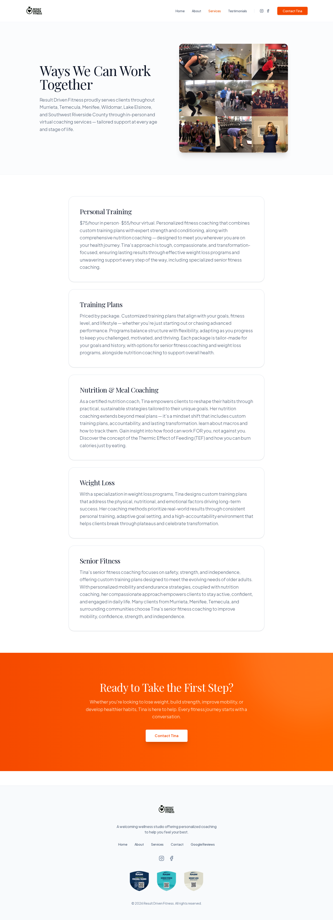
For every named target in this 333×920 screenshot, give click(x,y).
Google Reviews (203, 844)
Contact (177, 844)
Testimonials (237, 11)
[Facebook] (268, 11)
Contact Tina (292, 11)
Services (214, 11)
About (196, 11)
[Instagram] (261, 11)
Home (180, 11)
